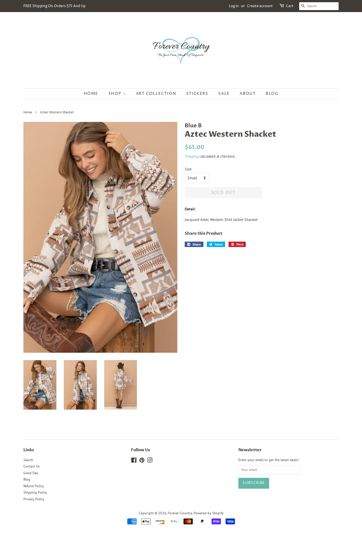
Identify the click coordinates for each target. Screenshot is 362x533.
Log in (234, 6)
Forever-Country (180, 513)
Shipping (191, 156)
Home (91, 93)
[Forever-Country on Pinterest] (142, 461)
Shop (115, 93)
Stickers (197, 93)
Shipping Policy (35, 492)
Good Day (30, 473)
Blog (272, 93)
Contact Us (31, 466)
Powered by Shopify (209, 513)
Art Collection (156, 93)
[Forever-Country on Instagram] (149, 461)
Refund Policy (33, 486)
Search (28, 460)
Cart (290, 6)
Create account (260, 6)
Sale (224, 93)
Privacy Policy (33, 499)
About (248, 93)
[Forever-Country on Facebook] (134, 461)
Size (188, 169)
